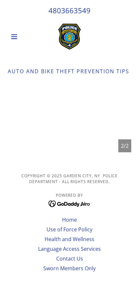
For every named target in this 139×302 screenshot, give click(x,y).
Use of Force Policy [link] (69, 229)
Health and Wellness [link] (69, 239)
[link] (69, 37)
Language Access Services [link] (69, 248)
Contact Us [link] (69, 258)
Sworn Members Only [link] (69, 268)
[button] (17, 36)
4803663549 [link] (69, 10)
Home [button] (69, 219)
